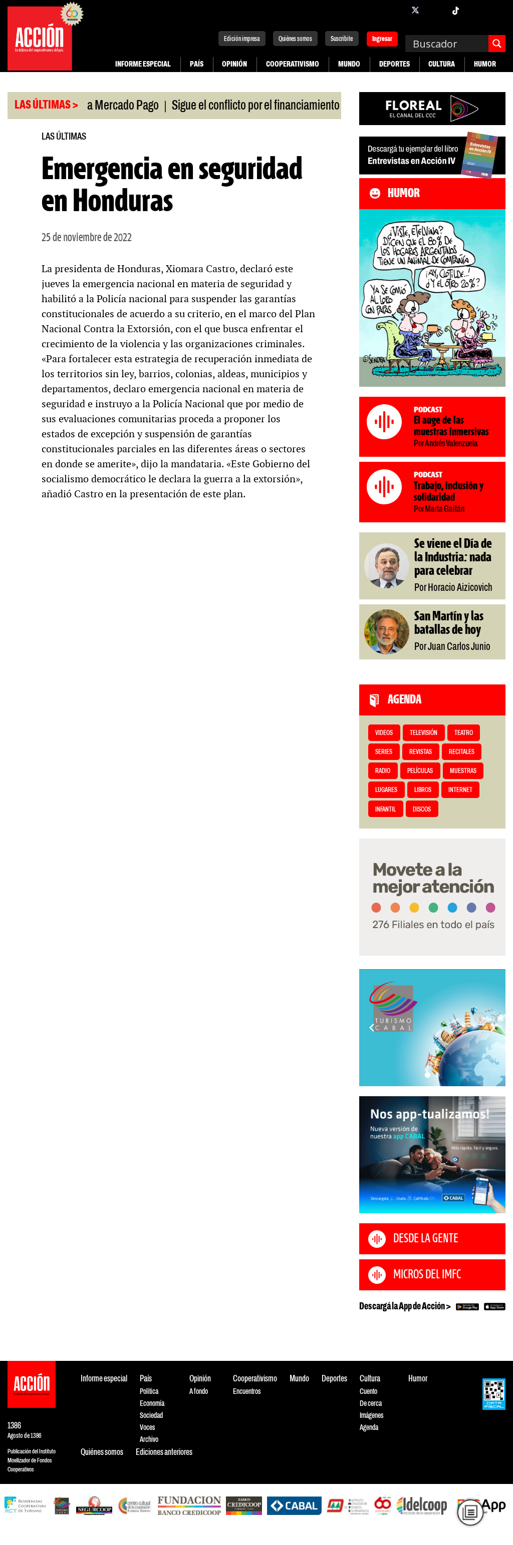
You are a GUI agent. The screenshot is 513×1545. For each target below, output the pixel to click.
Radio (382, 771)
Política (149, 1391)
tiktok (455, 10)
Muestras (463, 771)
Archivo (149, 1439)
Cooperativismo (292, 64)
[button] (427, 1075)
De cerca (371, 1403)
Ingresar (382, 40)
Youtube (475, 10)
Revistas (420, 752)
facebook (395, 10)
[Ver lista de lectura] (470, 1512)
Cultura (441, 64)
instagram (435, 10)
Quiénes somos (295, 39)
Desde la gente (425, 1239)
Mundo (349, 64)
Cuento (368, 1391)
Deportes (394, 64)
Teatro (463, 733)
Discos (422, 810)
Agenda (369, 1427)
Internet (460, 790)
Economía (152, 1403)
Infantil (385, 810)
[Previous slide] (371, 1027)
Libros (422, 790)
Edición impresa (242, 39)
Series (383, 752)
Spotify (495, 10)
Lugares (386, 790)
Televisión (423, 733)
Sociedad (151, 1415)
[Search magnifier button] (496, 43)
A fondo (198, 1391)
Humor (485, 64)
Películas (420, 771)
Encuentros (247, 1391)
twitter (415, 10)
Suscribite (342, 39)
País (196, 64)
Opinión (234, 64)
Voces (147, 1427)
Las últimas (64, 137)
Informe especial (143, 64)
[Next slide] (492, 1027)
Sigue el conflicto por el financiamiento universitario (252, 106)
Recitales (461, 752)
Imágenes (371, 1415)
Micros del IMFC (427, 1275)
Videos (384, 733)
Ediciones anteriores (164, 1452)
